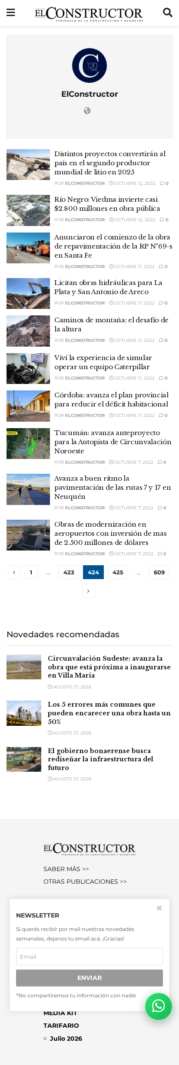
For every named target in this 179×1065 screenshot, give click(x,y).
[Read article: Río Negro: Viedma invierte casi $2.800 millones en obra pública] (28, 210)
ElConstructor (85, 183)
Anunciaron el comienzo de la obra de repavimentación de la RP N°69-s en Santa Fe (113, 246)
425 (118, 572)
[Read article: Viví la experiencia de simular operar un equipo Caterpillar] (28, 368)
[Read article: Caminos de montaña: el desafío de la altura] (28, 331)
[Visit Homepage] (89, 13)
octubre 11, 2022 (134, 266)
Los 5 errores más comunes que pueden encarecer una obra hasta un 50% (109, 713)
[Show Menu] (11, 13)
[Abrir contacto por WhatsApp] (158, 1006)
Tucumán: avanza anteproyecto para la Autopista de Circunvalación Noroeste (113, 442)
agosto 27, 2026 (71, 687)
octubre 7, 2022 (133, 462)
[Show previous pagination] (14, 572)
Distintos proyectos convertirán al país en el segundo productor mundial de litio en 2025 (110, 163)
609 (159, 572)
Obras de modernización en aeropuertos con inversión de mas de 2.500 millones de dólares (110, 533)
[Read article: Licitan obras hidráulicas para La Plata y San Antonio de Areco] (28, 293)
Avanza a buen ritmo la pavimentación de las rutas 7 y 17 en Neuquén (112, 487)
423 (68, 572)
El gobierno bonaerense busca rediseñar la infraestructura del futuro (100, 759)
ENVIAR (89, 978)
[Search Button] (167, 13)
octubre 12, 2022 (134, 183)
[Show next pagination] (88, 591)
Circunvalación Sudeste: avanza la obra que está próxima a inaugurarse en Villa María (109, 667)
